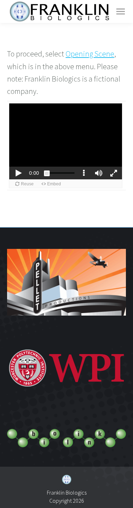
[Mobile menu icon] (120, 11)
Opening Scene (90, 54)
